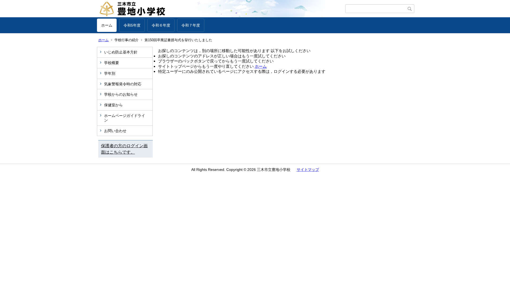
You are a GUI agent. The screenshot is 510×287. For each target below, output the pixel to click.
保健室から (113, 105)
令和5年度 (132, 25)
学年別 (109, 73)
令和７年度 (190, 25)
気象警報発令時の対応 (122, 84)
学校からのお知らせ (121, 94)
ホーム (106, 25)
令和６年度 (161, 25)
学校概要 (111, 63)
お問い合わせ (115, 131)
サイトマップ (308, 169)
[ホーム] (221, 9)
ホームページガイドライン (124, 117)
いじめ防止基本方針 (121, 52)
